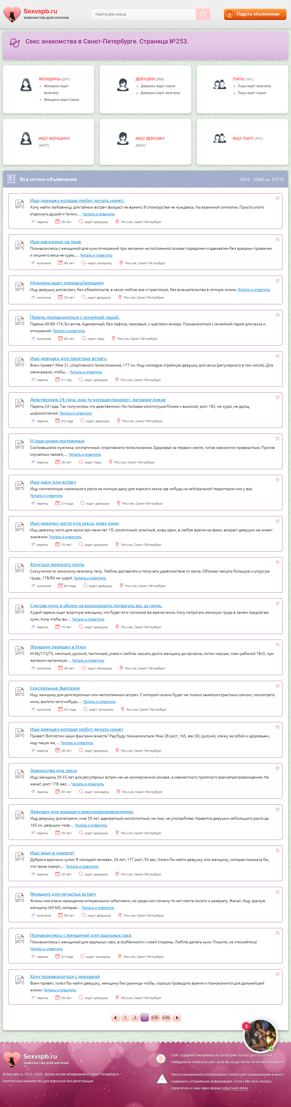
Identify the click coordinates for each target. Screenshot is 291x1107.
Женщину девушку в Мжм (58, 646)
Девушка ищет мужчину (160, 93)
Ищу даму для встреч (53, 481)
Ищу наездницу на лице (55, 241)
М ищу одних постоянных (57, 440)
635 (155, 1017)
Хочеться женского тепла (57, 564)
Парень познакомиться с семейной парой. (75, 317)
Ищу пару (243, 138)
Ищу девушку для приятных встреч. (68, 358)
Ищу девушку (150, 138)
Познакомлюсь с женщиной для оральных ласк (81, 935)
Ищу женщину (54, 138)
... (144, 1017)
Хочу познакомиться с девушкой (65, 976)
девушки (146, 79)
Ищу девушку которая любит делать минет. (77, 200)
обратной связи (235, 1088)
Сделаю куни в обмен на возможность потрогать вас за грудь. (96, 605)
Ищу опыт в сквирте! (52, 852)
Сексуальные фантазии (55, 687)
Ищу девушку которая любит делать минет (76, 729)
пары (239, 79)
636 (166, 1017)
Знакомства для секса (53, 770)
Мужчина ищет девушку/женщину (67, 282)
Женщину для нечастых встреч (63, 893)
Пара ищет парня (252, 93)
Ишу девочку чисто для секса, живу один (74, 523)
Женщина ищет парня (61, 100)
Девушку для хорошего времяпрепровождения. (82, 811)
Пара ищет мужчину (254, 86)
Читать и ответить (98, 213)
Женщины (50, 79)
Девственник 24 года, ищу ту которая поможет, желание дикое (98, 399)
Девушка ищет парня (158, 86)
